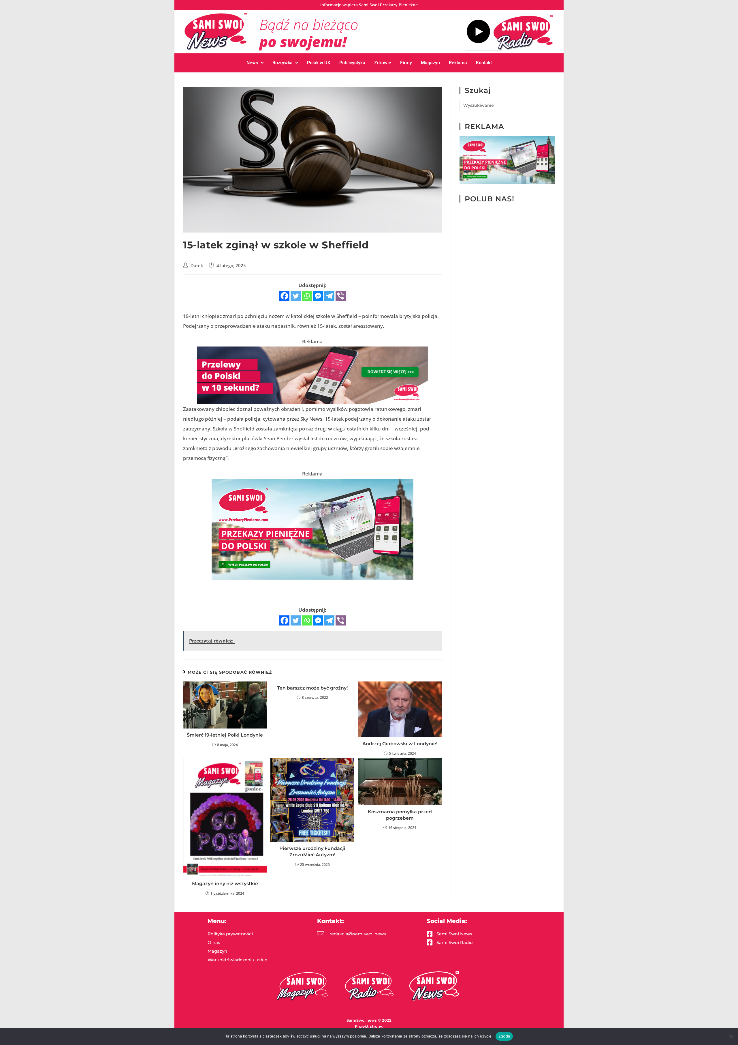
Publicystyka (352, 62)
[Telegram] (329, 296)
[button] (255, 63)
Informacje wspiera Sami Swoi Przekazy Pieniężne (369, 5)
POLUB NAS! (489, 198)
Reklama (458, 62)
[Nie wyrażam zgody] (731, 1036)
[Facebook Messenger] (318, 296)
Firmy (406, 62)
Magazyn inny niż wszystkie (225, 883)
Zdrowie (382, 62)
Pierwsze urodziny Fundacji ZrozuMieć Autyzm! (312, 851)
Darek (197, 265)
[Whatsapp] (307, 296)
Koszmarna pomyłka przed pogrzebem (400, 815)
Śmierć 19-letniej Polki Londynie (225, 735)
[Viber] (341, 296)
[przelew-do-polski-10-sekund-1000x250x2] (312, 375)
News (252, 62)
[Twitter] (296, 296)
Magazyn (430, 62)
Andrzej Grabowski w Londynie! (399, 743)
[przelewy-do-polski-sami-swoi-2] (312, 528)
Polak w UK (318, 62)
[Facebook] (284, 296)
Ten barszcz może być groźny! (312, 688)
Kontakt (484, 62)
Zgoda (504, 1036)
